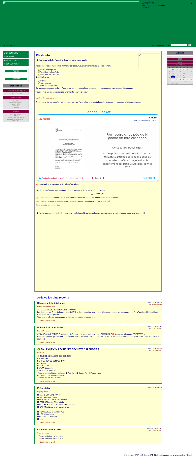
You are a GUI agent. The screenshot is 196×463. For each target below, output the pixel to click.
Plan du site (129, 455)
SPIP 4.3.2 (139, 455)
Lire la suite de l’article (47, 320)
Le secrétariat (157, 304)
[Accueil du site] (71, 21)
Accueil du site (9, 45)
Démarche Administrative (51, 303)
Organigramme (42, 391)
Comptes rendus (43, 433)
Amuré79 (148, 3)
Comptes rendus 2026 (49, 429)
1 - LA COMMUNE (11, 53)
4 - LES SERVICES (11, 64)
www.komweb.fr (179, 455)
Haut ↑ (190, 455)
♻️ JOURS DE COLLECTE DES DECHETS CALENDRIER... (69, 349)
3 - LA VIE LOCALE (11, 60)
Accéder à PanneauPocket (46, 98)
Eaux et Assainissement (50, 327)
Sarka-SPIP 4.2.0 (151, 455)
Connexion (15, 79)
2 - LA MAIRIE (9, 57)
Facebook (58, 213)
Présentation (44, 388)
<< (171, 59)
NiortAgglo (40, 353)
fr (191, 3)
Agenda (16, 71)
